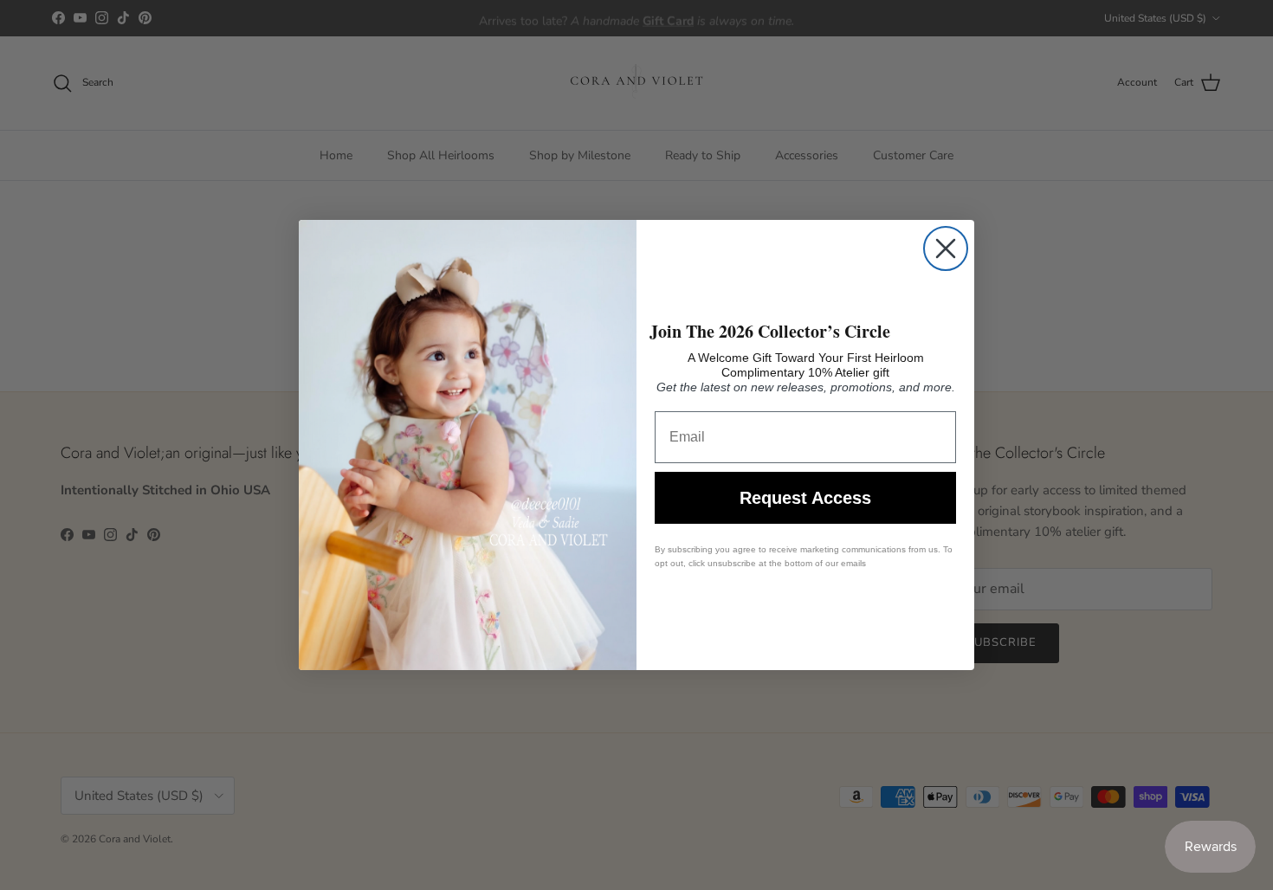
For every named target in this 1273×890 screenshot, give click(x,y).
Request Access (805, 497)
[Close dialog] (945, 248)
